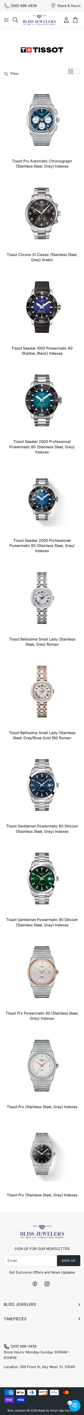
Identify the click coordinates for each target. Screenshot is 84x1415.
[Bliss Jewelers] (39, 20)
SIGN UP (69, 1260)
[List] (77, 71)
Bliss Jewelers (16, 1410)
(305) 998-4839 (23, 1346)
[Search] (15, 20)
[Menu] (6, 20)
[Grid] (71, 71)
